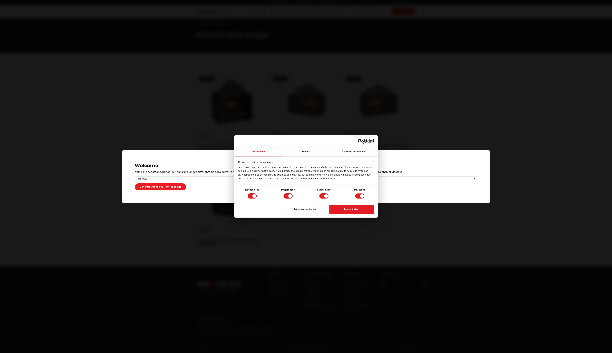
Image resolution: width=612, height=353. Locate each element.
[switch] (288, 196)
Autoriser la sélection (305, 209)
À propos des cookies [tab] (354, 151)
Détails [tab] (306, 151)
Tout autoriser (351, 209)
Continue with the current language (160, 186)
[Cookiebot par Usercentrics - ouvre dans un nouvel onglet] (360, 141)
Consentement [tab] (258, 151)
